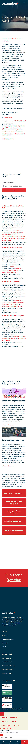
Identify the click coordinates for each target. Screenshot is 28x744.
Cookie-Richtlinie (7, 673)
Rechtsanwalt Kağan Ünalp (11, 282)
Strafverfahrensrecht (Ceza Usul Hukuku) (13, 236)
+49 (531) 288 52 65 (20, 121)
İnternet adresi (8, 117)
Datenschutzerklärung (8, 665)
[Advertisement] (14, 156)
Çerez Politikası (6, 658)
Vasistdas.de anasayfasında (10, 482)
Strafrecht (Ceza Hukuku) (9, 234)
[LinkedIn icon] (10, 729)
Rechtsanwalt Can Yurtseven (12, 248)
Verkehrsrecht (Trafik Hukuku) (10, 238)
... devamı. (10, 229)
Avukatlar (11, 39)
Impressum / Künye (7, 669)
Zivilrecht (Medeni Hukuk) (9, 272)
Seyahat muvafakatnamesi (13, 440)
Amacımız (4, 643)
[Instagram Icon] (7, 729)
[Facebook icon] (0, 729)
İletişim (4, 646)
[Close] (1, 735)
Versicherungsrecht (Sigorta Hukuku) (12, 306)
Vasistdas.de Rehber (8, 639)
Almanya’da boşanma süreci (13, 401)
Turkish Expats (6, 726)
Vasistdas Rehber (7, 474)
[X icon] (14, 729)
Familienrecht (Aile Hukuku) (15, 232)
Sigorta (13, 722)
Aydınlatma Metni (7, 662)
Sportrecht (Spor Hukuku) (14, 270)
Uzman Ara (14, 717)
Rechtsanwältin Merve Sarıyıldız (13, 316)
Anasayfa (4, 39)
